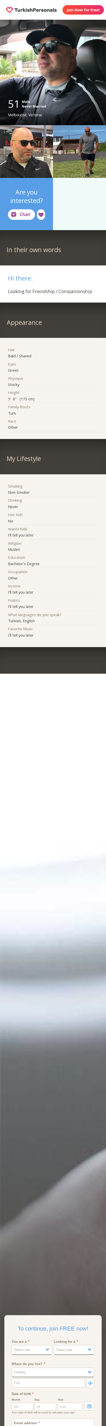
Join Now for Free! (83, 9)
